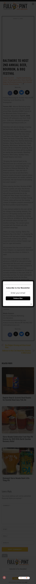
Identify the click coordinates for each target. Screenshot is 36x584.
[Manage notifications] (4, 577)
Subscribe (18, 298)
